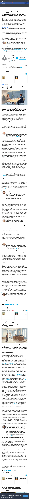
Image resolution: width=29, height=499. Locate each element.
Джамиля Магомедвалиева (8, 304)
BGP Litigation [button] (7, 121)
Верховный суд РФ (15, 470)
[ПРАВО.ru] (3, 1)
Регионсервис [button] (16, 403)
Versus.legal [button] (3, 392)
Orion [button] (18, 199)
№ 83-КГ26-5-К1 (7, 380)
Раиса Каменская (15, 304)
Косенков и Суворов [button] (17, 136)
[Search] (26, 1)
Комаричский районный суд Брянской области (9, 363)
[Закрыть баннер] (15, 492)
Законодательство (5, 27)
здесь (21, 67)
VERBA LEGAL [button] (4, 175)
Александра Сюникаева (7, 470)
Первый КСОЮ (8, 379)
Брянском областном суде (19, 374)
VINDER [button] (5, 156)
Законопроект (13, 69)
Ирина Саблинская (7, 69)
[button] (6, 12)
